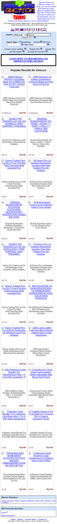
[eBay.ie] (31, 30)
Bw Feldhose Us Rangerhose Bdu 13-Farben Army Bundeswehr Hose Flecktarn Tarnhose (41, 310)
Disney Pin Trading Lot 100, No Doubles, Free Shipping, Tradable (14, 142)
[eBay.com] (17, 30)
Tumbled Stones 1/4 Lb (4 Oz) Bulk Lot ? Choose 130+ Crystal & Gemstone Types (41, 435)
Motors (20, 519)
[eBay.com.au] (22, 30)
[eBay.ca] (26, 30)
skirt (42, 500)
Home (13, 519)
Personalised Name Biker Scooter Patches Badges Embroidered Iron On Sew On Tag (14, 477)
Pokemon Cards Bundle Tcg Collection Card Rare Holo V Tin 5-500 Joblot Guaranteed (14, 435)
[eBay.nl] (44, 30)
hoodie (37, 500)
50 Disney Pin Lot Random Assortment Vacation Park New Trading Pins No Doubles (41, 185)
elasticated (30, 500)
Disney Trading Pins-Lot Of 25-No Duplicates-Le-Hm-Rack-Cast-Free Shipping (14, 351)
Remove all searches (8, 515)
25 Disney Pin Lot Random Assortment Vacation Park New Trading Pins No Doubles (41, 268)
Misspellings (26, 42)
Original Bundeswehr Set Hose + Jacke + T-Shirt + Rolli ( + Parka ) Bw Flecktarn (41, 143)
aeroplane (10, 500)
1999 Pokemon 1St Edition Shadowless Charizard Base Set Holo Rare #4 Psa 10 (41, 100)
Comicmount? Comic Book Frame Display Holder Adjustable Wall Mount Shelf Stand (41, 394)
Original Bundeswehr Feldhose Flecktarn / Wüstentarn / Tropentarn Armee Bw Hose (14, 226)
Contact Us (42, 519)
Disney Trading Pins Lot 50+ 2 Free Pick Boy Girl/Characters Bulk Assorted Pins (14, 185)
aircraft (4, 500)
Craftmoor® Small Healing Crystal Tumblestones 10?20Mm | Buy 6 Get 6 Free (41, 476)
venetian (5, 502)
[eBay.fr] (40, 30)
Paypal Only (35, 49)
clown (54, 500)
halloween (48, 500)
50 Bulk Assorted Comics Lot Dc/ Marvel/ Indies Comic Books (41, 225)
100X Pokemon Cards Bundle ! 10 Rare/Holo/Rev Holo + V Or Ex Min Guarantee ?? (14, 394)
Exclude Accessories (36, 52)
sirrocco (4, 512)
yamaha (23, 500)
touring (17, 500)
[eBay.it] (35, 30)
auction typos (31, 519)
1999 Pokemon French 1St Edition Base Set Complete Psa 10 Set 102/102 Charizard (14, 101)
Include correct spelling (14, 49)
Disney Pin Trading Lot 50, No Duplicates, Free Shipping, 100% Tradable (14, 267)
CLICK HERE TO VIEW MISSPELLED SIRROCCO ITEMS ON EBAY (28, 60)
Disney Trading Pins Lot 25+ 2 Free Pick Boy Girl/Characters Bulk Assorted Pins (14, 310)
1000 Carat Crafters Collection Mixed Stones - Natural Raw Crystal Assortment (41, 352)
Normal (37, 42)
